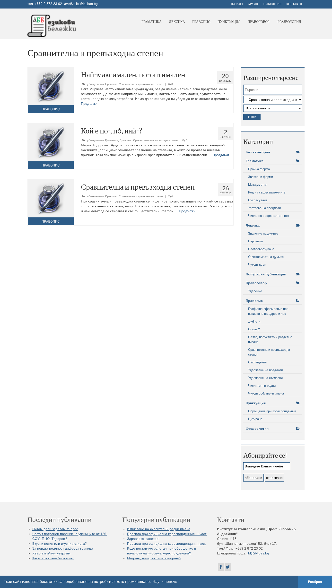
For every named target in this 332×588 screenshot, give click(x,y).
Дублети (254, 321)
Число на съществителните (268, 216)
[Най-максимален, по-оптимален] (51, 90)
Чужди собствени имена (266, 393)
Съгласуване (257, 200)
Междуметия (257, 184)
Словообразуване (261, 249)
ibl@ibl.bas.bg (87, 4)
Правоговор (259, 21)
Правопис (201, 21)
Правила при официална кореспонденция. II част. (167, 534)
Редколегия (272, 4)
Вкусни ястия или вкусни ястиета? (59, 543)
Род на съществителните (266, 192)
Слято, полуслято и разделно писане (270, 339)
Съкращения (257, 362)
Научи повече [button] (164, 581)
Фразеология (289, 21)
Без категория (258, 152)
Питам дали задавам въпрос (55, 529)
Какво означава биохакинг (53, 558)
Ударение (255, 291)
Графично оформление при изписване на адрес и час (268, 311)
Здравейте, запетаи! (143, 539)
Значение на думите (263, 233)
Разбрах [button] (315, 582)
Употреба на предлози (264, 208)
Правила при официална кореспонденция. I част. (166, 543)
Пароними (255, 241)
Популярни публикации (266, 274)
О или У (254, 329)
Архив (253, 4)
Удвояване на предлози (265, 370)
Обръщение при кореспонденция (272, 411)
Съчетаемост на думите (266, 257)
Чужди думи (257, 264)
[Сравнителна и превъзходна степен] (51, 202)
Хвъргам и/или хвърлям (51, 553)
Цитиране (255, 419)
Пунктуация (229, 21)
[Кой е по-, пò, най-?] (51, 146)
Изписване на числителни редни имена (158, 529)
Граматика (151, 21)
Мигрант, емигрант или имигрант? (154, 558)
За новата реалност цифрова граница (62, 548)
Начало (237, 4)
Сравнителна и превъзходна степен (141, 84)
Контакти (294, 4)
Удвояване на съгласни (265, 378)
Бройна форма (259, 169)
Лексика (177, 21)
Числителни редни (262, 385)
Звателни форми (260, 177)
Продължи (89, 103)
